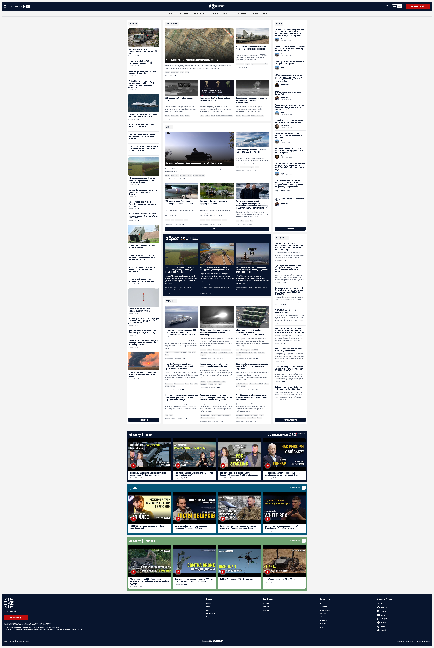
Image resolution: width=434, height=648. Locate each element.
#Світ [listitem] (322, 617)
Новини (169, 14)
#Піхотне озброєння (178, 383)
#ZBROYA (189, 287)
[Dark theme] (27, 6)
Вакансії (265, 14)
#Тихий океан (261, 352)
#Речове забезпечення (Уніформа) (224, 115)
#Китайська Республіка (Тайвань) (244, 352)
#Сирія (220, 384)
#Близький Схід (175, 352)
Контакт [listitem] (266, 607)
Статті (178, 14)
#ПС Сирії (210, 384)
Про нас (225, 14)
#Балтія (224, 220)
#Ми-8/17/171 (229, 287)
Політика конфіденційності (405, 641)
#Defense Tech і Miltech (262, 64)
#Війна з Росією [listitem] (325, 620)
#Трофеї (167, 386)
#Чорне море (251, 289)
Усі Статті (217, 228)
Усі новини (144, 420)
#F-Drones (180, 287)
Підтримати (416, 6)
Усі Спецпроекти (290, 420)
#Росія (181, 72)
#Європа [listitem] (323, 624)
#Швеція (208, 115)
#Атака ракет (216, 350)
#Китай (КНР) (254, 350)
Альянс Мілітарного (240, 14)
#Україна (167, 72)
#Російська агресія (216, 220)
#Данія (213, 115)
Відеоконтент (198, 14)
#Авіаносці (167, 352)
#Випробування (168, 383)
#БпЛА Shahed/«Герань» (242, 383)
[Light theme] (25, 6)
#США (193, 352)
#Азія (237, 350)
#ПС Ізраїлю (203, 384)
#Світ (189, 352)
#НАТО (202, 115)
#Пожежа (238, 417)
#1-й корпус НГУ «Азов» (198, 175)
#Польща (203, 417)
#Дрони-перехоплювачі (219, 287)
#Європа (247, 64)
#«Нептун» (203, 350)
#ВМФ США (183, 352)
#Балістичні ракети (225, 350)
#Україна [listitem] (323, 613)
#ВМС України (204, 352)
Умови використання (423, 641)
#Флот (166, 354)
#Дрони (187, 72)
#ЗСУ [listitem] (322, 603)
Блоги (186, 14)
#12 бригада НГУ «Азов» (185, 175)
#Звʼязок (238, 289)
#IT (184, 287)
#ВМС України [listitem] (325, 610)
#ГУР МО (261, 383)
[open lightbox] (149, 454)
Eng (399, 6)
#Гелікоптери (204, 287)
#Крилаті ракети (213, 352)
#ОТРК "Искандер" (223, 352)
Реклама (254, 14)
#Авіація (187, 115)
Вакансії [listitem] (266, 610)
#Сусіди (213, 417)
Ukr (394, 6)
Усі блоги (290, 228)
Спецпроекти (213, 14)
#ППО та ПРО (204, 290)
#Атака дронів (260, 115)
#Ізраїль (224, 381)
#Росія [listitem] (322, 627)
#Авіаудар (203, 381)
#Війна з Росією (174, 72)
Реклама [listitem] (266, 603)
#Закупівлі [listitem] (323, 607)
